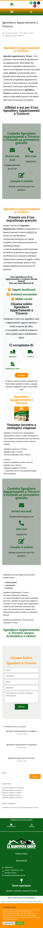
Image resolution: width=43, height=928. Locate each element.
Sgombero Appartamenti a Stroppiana (21, 744)
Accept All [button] (20, 923)
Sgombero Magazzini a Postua (11, 795)
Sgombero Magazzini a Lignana (11, 793)
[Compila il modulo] (21, 175)
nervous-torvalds (11, 33)
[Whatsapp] (31, 2)
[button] (11, 12)
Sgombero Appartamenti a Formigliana (21, 731)
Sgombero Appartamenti (14, 36)
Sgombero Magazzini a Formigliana (13, 788)
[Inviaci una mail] (12, 150)
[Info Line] (30, 150)
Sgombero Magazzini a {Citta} (29, 807)
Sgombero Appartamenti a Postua (21, 758)
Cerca (4, 773)
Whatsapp (31, 826)
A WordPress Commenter (10, 807)
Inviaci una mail (21, 511)
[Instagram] (38, 2)
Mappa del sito (21, 860)
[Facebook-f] (34, 2)
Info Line (30, 156)
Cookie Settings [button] (8, 923)
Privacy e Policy (21, 853)
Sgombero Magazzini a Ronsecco (12, 797)
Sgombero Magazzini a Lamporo (12, 790)
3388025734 (31, 232)
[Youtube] (34, 6)
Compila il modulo (21, 181)
